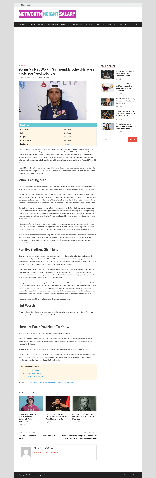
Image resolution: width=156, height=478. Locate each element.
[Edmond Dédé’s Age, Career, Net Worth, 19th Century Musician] (84, 412)
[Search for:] (119, 139)
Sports (32, 24)
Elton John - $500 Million (32, 371)
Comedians (100, 24)
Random (29, 5)
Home (22, 24)
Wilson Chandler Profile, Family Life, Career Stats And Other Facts (125, 113)
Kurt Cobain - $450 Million (33, 376)
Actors (41, 24)
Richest (23, 5)
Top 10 (121, 24)
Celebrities (53, 24)
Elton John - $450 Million (32, 373)
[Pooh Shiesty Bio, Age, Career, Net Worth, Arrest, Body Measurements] (58, 412)
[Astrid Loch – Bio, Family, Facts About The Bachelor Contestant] (107, 99)
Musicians (65, 24)
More (110, 24)
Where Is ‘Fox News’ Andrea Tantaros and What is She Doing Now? (126, 126)
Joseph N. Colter (44, 77)
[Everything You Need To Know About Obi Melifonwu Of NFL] (107, 71)
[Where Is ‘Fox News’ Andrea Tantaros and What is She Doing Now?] (107, 124)
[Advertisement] (78, 46)
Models (89, 24)
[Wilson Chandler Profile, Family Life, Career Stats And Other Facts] (107, 111)
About (123, 475)
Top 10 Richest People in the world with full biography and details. (50, 382)
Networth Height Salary (38, 475)
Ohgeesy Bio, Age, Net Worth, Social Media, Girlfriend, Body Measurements (28, 417)
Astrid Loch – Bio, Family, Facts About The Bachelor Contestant (126, 101)
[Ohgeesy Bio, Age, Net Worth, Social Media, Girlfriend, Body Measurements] (31, 412)
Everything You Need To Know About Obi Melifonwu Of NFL (125, 73)
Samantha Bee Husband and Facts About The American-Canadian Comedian (125, 87)
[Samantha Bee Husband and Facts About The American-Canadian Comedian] (107, 84)
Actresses (77, 24)
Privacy (135, 475)
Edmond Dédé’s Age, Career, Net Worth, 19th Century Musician (84, 416)
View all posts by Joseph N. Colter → (46, 452)
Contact (128, 475)
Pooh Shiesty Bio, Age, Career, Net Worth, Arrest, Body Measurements (57, 416)
